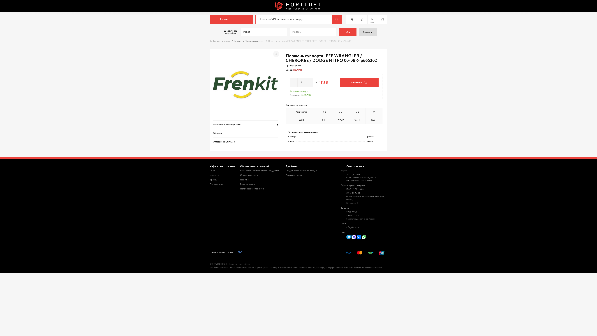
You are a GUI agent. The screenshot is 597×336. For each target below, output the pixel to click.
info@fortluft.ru (353, 227)
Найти (347, 32)
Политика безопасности (252, 189)
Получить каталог (294, 175)
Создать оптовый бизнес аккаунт (301, 171)
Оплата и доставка (249, 175)
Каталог (224, 19)
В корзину (356, 82)
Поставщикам (216, 184)
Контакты (214, 175)
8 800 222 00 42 (353, 216)
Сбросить (367, 32)
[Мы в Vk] (240, 252)
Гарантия (244, 180)
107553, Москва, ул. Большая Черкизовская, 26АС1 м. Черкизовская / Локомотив (361, 178)
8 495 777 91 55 (353, 212)
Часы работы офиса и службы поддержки (260, 171)
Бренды (213, 180)
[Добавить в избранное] (276, 54)
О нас (212, 171)
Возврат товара (247, 184)
